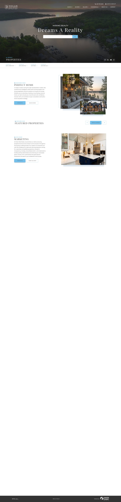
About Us (71, 326)
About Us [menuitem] (104, 7)
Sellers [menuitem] (85, 7)
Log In (108, 4)
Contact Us (19, 102)
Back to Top (103, 455)
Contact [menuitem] (112, 7)
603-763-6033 (99, 4)
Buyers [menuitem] (77, 7)
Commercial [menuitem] (94, 7)
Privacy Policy (76, 419)
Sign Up (113, 4)
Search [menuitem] (69, 7)
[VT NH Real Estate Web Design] (104, 499)
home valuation (32, 160)
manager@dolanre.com (33, 469)
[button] (75, 36)
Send (68, 423)
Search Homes (32, 102)
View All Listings (96, 122)
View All (60, 366)
